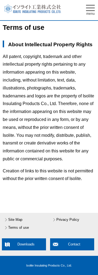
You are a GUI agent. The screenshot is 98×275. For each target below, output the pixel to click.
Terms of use (18, 228)
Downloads (26, 244)
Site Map (15, 220)
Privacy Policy (67, 220)
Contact (74, 244)
